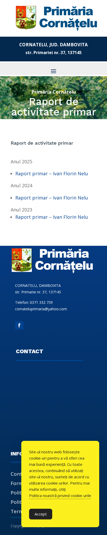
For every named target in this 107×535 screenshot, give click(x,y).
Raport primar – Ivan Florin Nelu (51, 173)
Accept (41, 514)
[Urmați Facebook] (19, 325)
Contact (20, 474)
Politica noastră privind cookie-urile (60, 495)
